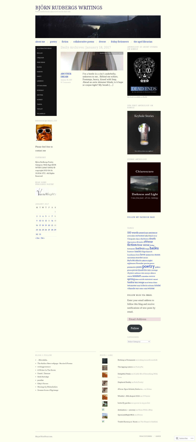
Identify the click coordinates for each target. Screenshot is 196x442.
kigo (144, 252)
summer (149, 279)
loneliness (131, 255)
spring (131, 279)
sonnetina (144, 276)
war (137, 288)
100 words (133, 232)
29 (55, 230)
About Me (40, 42)
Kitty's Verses (42, 384)
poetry (53, 42)
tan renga (139, 282)
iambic (138, 251)
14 (52, 221)
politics (157, 267)
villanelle (41, 113)
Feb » (43, 238)
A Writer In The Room (46, 370)
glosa (39, 67)
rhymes (130, 273)
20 (49, 225)
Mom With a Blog (145, 410)
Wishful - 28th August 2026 (129, 396)
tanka (39, 104)
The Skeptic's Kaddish (149, 422)
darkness (145, 239)
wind (145, 288)
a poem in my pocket (141, 403)
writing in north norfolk (147, 360)
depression (131, 242)
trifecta (144, 285)
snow (129, 276)
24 (40, 230)
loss (138, 255)
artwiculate (131, 236)
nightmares (131, 263)
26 (46, 230)
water (141, 288)
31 (40, 234)
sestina (40, 95)
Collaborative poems (83, 42)
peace (152, 263)
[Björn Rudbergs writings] (98, 28)
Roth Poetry (138, 382)
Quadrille (142, 270)
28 (52, 230)
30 (37, 234)
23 (37, 230)
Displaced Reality (124, 382)
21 (52, 225)
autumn (139, 235)
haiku (39, 76)
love (142, 254)
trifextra (151, 286)
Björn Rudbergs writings (68, 8)
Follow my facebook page (141, 217)
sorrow (152, 276)
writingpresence (44, 367)
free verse (41, 62)
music (145, 258)
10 (40, 221)
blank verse (153, 236)
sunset (155, 279)
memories (150, 255)
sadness (137, 273)
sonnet (40, 99)
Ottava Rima (42, 85)
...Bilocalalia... (42, 360)
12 (46, 221)
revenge (154, 270)
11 (43, 221)
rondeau (40, 90)
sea (142, 273)
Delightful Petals (124, 374)
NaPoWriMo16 (134, 260)
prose (135, 270)
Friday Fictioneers (120, 42)
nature (144, 261)
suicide (141, 279)
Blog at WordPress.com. (44, 436)
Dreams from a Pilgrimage (47, 390)
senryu (147, 273)
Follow (135, 328)
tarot (146, 282)
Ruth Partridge (43, 377)
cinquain (40, 57)
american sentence (148, 233)
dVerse (102, 42)
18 (43, 225)
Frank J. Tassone (43, 373)
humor (130, 251)
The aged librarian (143, 42)
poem (139, 267)
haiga (147, 249)
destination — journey (126, 410)
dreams (140, 242)
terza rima (153, 282)
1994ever (146, 396)
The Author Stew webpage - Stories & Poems (54, 363)
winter (151, 288)
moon (157, 255)
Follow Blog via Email (139, 295)
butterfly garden (124, 403)
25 (43, 230)
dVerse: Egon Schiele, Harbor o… (131, 389)
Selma (149, 389)
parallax (40, 380)
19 (46, 225)
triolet (40, 109)
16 (37, 225)
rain (149, 270)
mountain (131, 258)
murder (139, 257)
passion (146, 263)
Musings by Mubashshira (47, 387)
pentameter (131, 267)
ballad (40, 53)
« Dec (37, 238)
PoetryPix (139, 367)
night (149, 260)
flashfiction (103, 53)
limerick (40, 81)
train (138, 286)
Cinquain (131, 239)
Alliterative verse (44, 48)
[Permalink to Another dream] (92, 62)
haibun (40, 71)
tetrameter (131, 286)
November (140, 263)
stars (137, 279)
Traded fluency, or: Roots (127, 422)
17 (40, 225)
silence (153, 273)
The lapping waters (125, 367)
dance (138, 239)
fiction (65, 42)
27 (49, 230)
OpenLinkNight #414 (126, 415)
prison (129, 270)
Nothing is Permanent (126, 360)
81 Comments (66, 82)
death (152, 238)
